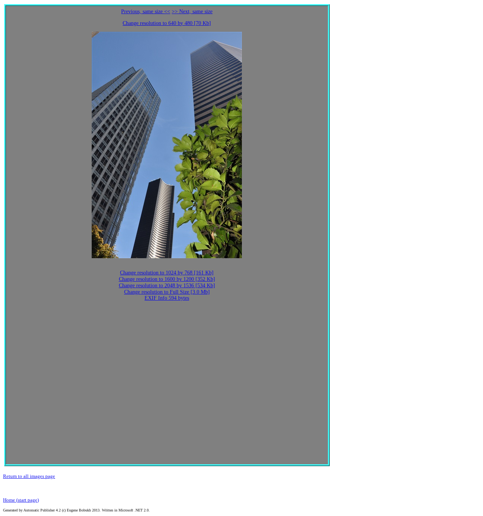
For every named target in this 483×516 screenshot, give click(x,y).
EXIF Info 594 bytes (167, 298)
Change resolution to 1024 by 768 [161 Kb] (167, 273)
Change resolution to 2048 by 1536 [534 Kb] (167, 285)
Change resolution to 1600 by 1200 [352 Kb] (167, 279)
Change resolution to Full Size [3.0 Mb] (167, 292)
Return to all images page (29, 476)
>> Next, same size (192, 11)
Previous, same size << (145, 11)
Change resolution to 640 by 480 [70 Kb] (167, 23)
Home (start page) (21, 500)
